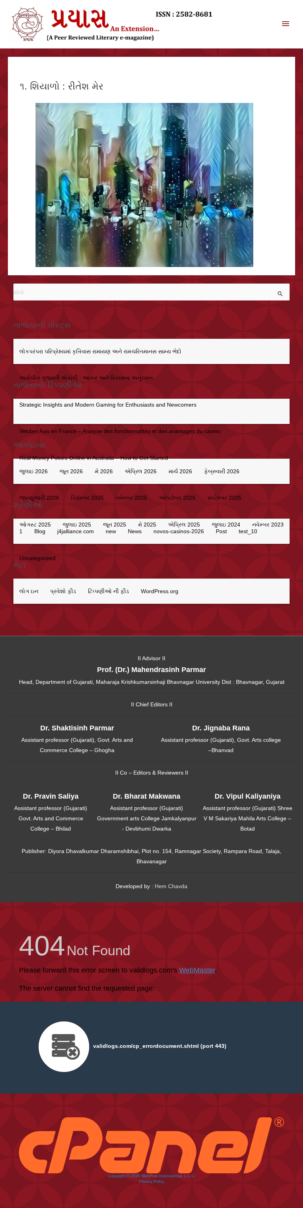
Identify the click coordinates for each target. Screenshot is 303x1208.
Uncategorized (37, 558)
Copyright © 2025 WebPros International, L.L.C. (151, 1176)
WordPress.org (159, 591)
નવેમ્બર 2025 (131, 498)
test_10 (248, 531)
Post (221, 531)
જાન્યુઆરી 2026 (39, 498)
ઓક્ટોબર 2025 (177, 498)
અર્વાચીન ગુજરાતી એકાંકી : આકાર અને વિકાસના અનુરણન (86, 378)
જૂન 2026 (71, 471)
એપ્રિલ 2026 (141, 471)
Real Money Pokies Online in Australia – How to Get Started (93, 458)
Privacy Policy (151, 1181)
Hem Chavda (171, 886)
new (111, 531)
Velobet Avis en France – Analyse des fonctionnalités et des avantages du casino (120, 431)
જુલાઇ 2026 (33, 471)
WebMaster (197, 970)
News (135, 531)
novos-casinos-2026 (178, 531)
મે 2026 (104, 471)
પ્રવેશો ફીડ (63, 591)
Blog (39, 531)
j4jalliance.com (75, 531)
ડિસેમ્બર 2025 (87, 498)
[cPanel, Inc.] (151, 1144)
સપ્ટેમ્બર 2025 (224, 498)
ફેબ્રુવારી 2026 (221, 471)
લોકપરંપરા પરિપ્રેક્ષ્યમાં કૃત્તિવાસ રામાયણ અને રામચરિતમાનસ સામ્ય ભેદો (100, 351)
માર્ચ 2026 (180, 471)
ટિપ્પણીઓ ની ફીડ (108, 591)
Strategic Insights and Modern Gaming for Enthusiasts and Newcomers (107, 404)
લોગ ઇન (28, 591)
